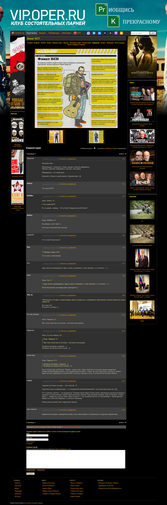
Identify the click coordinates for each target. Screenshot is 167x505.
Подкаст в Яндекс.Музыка (51, 494)
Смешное (96, 43)
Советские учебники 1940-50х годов (17, 208)
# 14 (123, 410)
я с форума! (29, 443)
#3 (55, 220)
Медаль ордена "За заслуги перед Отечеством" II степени (142, 270)
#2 (53, 201)
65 (142, 221)
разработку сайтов (110, 148)
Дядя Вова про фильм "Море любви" (142, 125)
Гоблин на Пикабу (76, 494)
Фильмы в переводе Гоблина (108, 483)
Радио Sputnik (75, 496)
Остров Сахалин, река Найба (142, 245)
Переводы (54, 33)
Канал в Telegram (76, 483)
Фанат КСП (33, 38)
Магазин (66, 33)
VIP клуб (17, 496)
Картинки (32, 33)
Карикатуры (57, 43)
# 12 (123, 356)
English (37, 43)
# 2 (124, 184)
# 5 (124, 235)
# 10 (123, 315)
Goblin (43, 43)
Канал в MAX (74, 486)
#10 (60, 335)
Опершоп (18, 494)
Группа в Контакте (76, 488)
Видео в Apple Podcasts (51, 491)
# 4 (124, 216)
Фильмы (110, 43)
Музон (65, 43)
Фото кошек (119, 43)
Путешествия (75, 43)
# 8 (124, 276)
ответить (63, 159)
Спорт (103, 43)
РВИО (142, 321)
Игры (49, 43)
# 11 (123, 331)
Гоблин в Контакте (76, 491)
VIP (79, 33)
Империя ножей (17, 176)
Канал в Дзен (47, 488)
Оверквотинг (63, 449)
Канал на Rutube (48, 486)
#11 (55, 360)
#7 (51, 280)
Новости (19, 33)
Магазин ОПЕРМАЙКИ (17, 145)
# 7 (124, 263)
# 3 (124, 196)
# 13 (123, 381)
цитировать (72, 159)
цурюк (40, 503)
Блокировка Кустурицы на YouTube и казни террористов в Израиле (142, 103)
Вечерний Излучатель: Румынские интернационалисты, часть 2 (142, 146)
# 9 (124, 295)
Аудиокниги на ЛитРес (106, 486)
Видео (42, 33)
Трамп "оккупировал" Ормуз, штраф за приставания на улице (142, 188)
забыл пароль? (30, 441)
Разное (82, 45)
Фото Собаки (72, 45)
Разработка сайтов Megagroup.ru (109, 488)
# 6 (124, 248)
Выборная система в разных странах (142, 167)
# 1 (124, 159)
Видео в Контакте (49, 483)
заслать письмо (31, 503)
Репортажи (86, 43)
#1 (55, 319)
